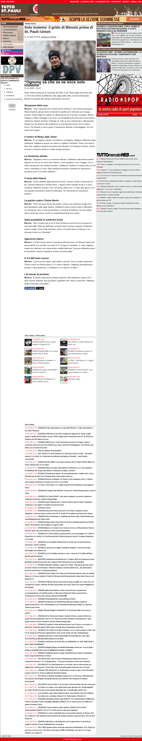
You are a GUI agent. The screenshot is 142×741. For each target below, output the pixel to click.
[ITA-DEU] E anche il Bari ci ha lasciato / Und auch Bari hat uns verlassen (66, 684)
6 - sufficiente (8, 92)
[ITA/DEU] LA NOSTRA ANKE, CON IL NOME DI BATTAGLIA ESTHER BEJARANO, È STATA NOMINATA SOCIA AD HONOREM (118, 28)
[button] (12, 106)
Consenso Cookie (126, 736)
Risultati (12, 109)
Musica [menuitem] (6, 38)
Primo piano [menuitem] (8, 44)
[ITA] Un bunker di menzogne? (50, 451)
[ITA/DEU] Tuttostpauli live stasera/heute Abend (56, 599)
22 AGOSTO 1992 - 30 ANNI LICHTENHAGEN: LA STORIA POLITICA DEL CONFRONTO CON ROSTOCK (119, 54)
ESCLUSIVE (102, 24)
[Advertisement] (12, 154)
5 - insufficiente (9, 95)
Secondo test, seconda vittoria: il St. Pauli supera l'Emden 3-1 (62, 696)
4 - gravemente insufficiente (13, 99)
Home (3, 24)
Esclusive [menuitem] (7, 41)
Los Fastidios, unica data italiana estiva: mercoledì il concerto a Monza (65, 693)
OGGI (135, 115)
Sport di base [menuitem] (8, 47)
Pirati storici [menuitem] (8, 33)
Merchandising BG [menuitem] (10, 27)
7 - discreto (8, 88)
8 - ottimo (7, 85)
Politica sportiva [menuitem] (9, 35)
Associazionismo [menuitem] (10, 30)
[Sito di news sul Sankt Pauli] (19, 9)
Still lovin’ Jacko (74, 379)
